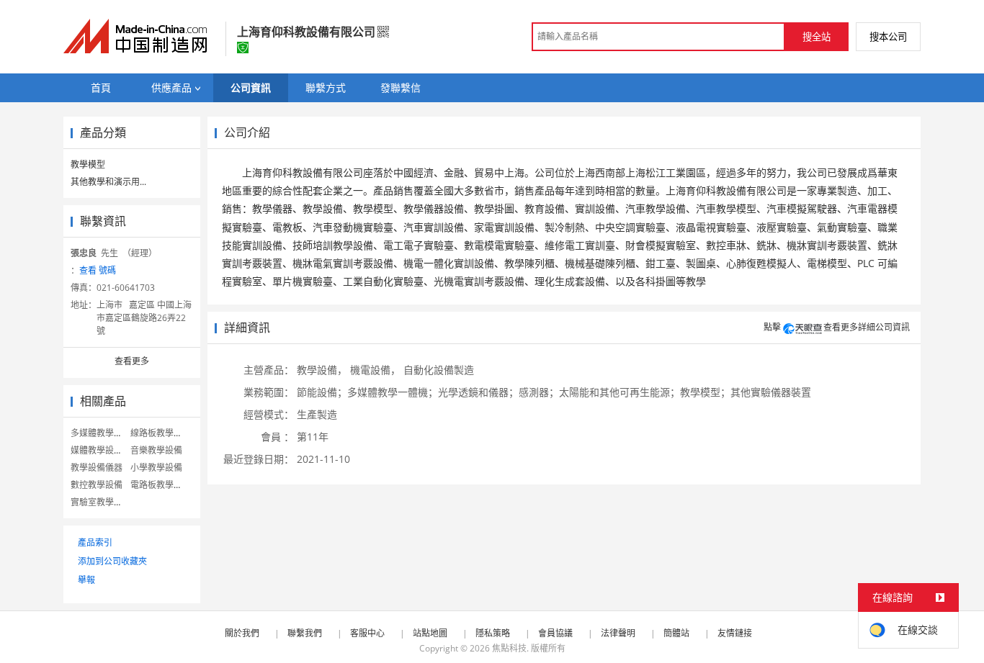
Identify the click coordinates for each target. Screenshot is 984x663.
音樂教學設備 (156, 450)
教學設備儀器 (96, 467)
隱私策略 (492, 633)
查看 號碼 (97, 270)
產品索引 (95, 542)
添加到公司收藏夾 (112, 561)
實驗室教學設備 (101, 502)
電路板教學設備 (160, 485)
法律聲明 (618, 633)
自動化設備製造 (438, 369)
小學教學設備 (156, 467)
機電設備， (375, 369)
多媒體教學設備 (101, 433)
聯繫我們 (304, 633)
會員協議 (555, 633)
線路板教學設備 (160, 433)
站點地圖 (430, 633)
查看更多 (132, 361)
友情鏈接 (734, 633)
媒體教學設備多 (101, 450)
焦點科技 (509, 648)
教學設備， (322, 369)
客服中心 (367, 633)
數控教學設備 (96, 485)
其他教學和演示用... (108, 182)
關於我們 (242, 633)
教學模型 (88, 164)
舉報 (86, 580)
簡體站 (676, 633)
